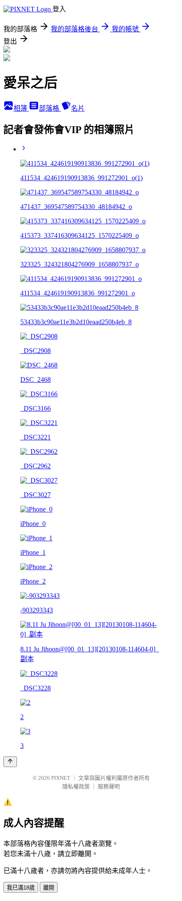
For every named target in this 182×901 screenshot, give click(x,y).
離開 (48, 887)
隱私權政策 (76, 786)
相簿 (21, 108)
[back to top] (10, 761)
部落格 (50, 108)
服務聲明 (109, 786)
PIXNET (60, 778)
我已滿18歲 (21, 887)
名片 (78, 108)
